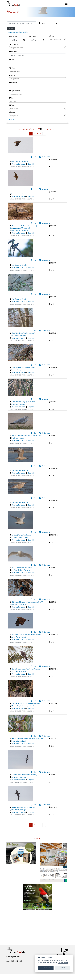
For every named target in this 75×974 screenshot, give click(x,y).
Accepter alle (46, 968)
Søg (11, 28)
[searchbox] (38, 71)
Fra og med (13, 36)
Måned (51, 36)
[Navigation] (66, 4)
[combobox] (57, 39)
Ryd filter (12, 119)
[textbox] (57, 39)
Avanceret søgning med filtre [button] (18, 32)
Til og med (32, 36)
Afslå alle (62, 968)
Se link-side (45, 157)
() (20, 228)
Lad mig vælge (63, 962)
